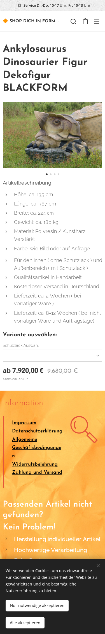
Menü (96, 21)
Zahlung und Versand (37, 472)
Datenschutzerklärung (37, 431)
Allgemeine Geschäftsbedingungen (36, 447)
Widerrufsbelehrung (35, 464)
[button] (73, 21)
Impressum (24, 422)
